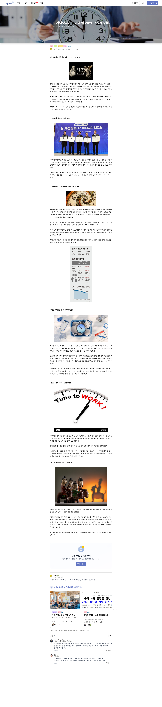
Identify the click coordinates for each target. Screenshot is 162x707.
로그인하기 (80, 564)
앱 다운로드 (135, 3)
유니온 (41, 3)
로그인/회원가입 (152, 3)
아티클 (18, 3)
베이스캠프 (34, 3)
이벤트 (25, 3)
